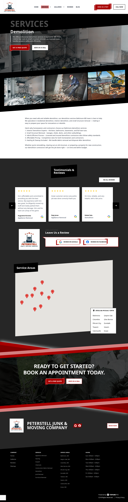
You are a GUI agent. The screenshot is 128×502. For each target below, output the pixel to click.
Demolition (38, 471)
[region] (64, 205)
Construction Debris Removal (43, 468)
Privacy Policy (120, 497)
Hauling (37, 459)
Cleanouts (38, 465)
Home (12, 456)
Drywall (37, 462)
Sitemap (13, 466)
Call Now (119, 7)
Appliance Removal (41, 455)
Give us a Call (40, 48)
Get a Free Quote (20, 48)
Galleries (13, 459)
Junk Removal (39, 474)
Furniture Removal (40, 477)
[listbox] (64, 205)
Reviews (13, 463)
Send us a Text (102, 7)
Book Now (113, 426)
